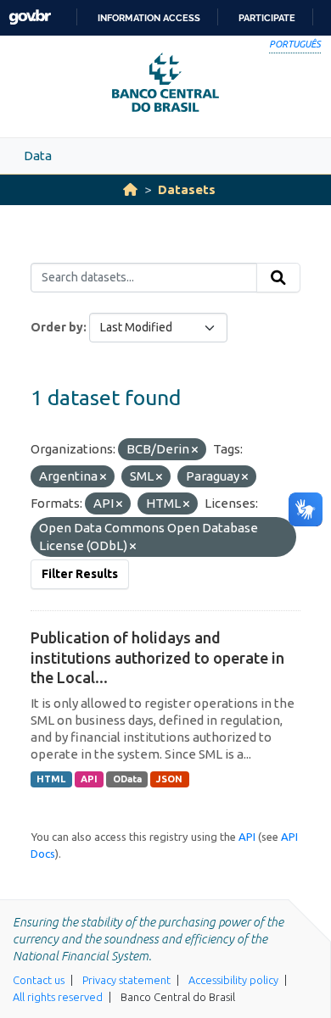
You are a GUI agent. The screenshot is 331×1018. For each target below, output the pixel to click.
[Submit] (278, 278)
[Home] (130, 189)
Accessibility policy (233, 980)
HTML (50, 779)
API (89, 779)
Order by (57, 327)
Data (38, 155)
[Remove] (195, 450)
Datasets (187, 189)
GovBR (29, 17)
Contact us (39, 980)
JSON (169, 779)
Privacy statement (126, 980)
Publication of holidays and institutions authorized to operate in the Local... (157, 657)
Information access (149, 18)
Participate (266, 18)
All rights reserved (58, 997)
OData (127, 779)
